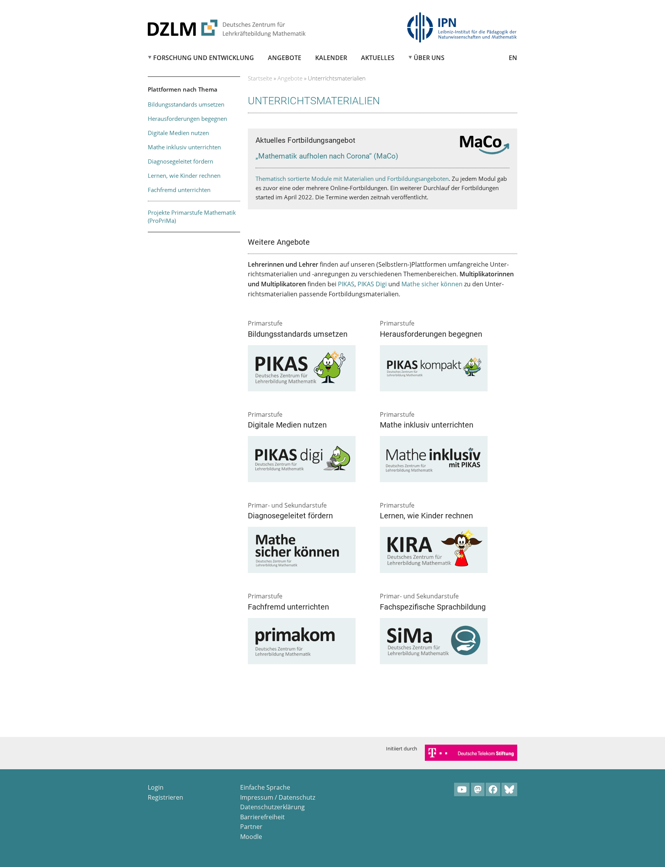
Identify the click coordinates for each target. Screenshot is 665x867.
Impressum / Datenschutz (277, 797)
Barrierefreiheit (262, 817)
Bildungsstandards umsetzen (186, 104)
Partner (251, 826)
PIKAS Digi (372, 284)
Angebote (284, 57)
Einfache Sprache (265, 787)
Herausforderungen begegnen (187, 118)
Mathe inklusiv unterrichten (184, 147)
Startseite (260, 78)
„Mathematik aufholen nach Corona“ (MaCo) (327, 156)
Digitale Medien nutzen (178, 133)
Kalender (331, 57)
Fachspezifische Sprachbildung (433, 606)
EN (513, 57)
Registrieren (165, 797)
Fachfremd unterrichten (179, 190)
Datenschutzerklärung (272, 807)
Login (156, 787)
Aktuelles (377, 57)
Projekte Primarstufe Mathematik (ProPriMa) (192, 216)
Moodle (251, 836)
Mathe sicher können (432, 284)
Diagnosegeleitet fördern (180, 161)
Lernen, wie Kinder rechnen (184, 175)
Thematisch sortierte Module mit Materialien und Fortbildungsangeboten (352, 178)
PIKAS (346, 284)
